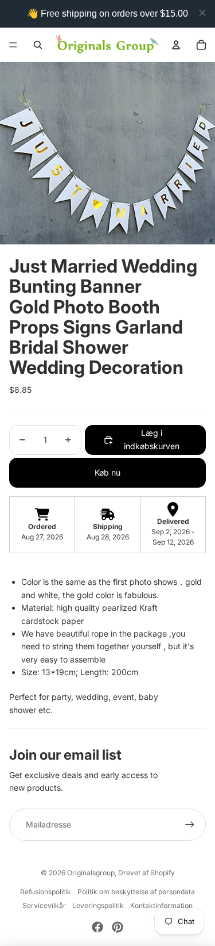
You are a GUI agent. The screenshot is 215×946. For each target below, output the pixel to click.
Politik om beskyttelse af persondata (136, 891)
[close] (202, 12)
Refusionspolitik (45, 891)
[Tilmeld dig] (190, 825)
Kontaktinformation (161, 905)
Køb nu (107, 472)
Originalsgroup (91, 872)
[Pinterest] (117, 927)
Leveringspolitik (98, 905)
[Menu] (13, 45)
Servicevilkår (44, 905)
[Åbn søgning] (37, 45)
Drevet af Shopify (146, 872)
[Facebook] (97, 927)
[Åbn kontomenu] (176, 45)
